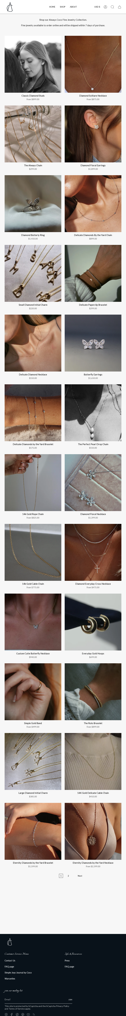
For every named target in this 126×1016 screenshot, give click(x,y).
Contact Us (10, 960)
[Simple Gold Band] (33, 691)
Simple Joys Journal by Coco (18, 972)
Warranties (10, 978)
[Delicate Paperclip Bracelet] (93, 273)
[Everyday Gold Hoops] (93, 622)
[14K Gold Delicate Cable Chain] (93, 761)
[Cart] (119, 7)
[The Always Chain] (33, 133)
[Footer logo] (10, 942)
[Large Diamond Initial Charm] (33, 761)
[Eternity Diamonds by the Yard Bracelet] (33, 831)
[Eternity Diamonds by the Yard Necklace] (93, 831)
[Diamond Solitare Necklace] (93, 64)
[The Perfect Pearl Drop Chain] (93, 412)
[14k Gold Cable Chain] (33, 552)
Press (67, 960)
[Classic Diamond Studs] (33, 64)
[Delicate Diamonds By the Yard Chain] (93, 203)
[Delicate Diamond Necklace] (33, 343)
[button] (63, 7)
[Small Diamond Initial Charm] (33, 273)
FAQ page (9, 966)
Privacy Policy (62, 1006)
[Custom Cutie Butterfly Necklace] (33, 622)
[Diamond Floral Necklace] (93, 482)
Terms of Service (17, 1008)
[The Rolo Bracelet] (93, 691)
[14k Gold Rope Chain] (33, 482)
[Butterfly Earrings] (93, 343)
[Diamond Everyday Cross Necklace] (93, 552)
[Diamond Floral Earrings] (93, 133)
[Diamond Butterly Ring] (33, 203)
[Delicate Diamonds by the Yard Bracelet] (33, 412)
